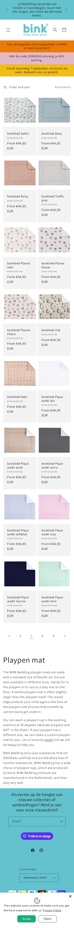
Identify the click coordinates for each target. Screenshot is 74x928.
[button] (8, 29)
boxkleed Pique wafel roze (52, 532)
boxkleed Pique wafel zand (18, 465)
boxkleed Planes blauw (53, 265)
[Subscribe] (61, 821)
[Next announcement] (66, 9)
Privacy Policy (52, 910)
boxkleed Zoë (51, 330)
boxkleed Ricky (17, 196)
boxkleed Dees (17, 397)
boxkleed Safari (18, 133)
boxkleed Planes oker (18, 265)
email (49, 740)
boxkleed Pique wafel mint (52, 599)
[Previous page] (9, 635)
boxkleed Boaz (52, 133)
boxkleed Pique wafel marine (18, 599)
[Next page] (64, 635)
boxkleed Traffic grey (53, 198)
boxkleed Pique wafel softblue (18, 532)
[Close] (70, 896)
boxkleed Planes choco (18, 332)
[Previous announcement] (7, 9)
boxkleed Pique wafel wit (52, 399)
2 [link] (31, 636)
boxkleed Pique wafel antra (52, 465)
